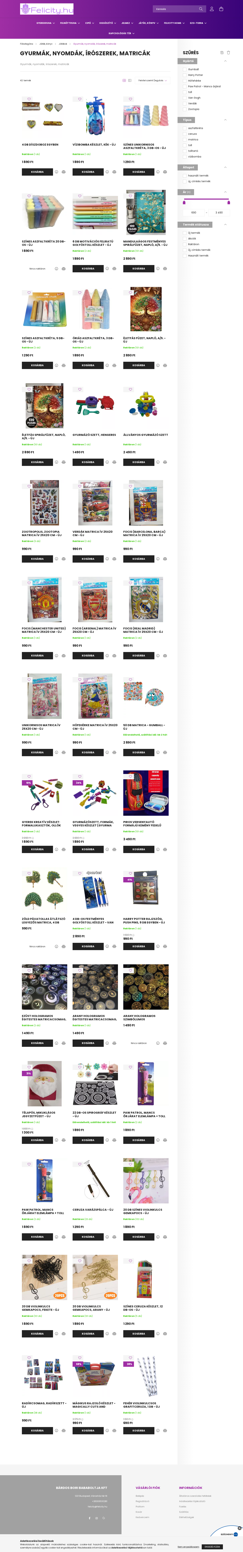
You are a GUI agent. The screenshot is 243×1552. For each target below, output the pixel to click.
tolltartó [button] (193, 151)
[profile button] (211, 8)
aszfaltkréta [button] (195, 128)
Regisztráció (142, 1501)
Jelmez (126, 23)
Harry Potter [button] (195, 75)
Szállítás (184, 1512)
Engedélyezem (212, 1546)
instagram (96, 1518)
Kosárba (37, 172)
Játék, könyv (147, 23)
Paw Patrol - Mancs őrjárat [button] (204, 86)
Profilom (140, 1506)
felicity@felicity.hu (97, 1506)
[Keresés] (201, 8)
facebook (89, 1518)
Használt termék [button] (198, 255)
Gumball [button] (193, 69)
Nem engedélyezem (188, 1546)
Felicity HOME (173, 23)
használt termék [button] (198, 175)
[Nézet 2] (129, 80)
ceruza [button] (192, 134)
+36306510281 (99, 1501)
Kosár (139, 1512)
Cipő (88, 23)
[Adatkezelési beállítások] (103, 1518)
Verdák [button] (192, 103)
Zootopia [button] (193, 109)
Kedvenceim (142, 1517)
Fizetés (182, 1506)
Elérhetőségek (186, 1517)
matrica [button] (193, 139)
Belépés (140, 1496)
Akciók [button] (192, 238)
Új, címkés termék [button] (199, 250)
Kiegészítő (106, 23)
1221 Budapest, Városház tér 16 (91, 1495)
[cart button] (221, 8)
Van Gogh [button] (194, 98)
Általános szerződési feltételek (195, 1496)
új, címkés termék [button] (199, 181)
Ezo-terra (197, 23)
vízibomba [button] (194, 156)
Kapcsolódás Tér (120, 33)
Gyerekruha (44, 23)
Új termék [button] (194, 233)
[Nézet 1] (124, 80)
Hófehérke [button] (194, 80)
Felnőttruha (68, 23)
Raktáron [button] (193, 244)
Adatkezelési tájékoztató (192, 1501)
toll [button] (190, 92)
